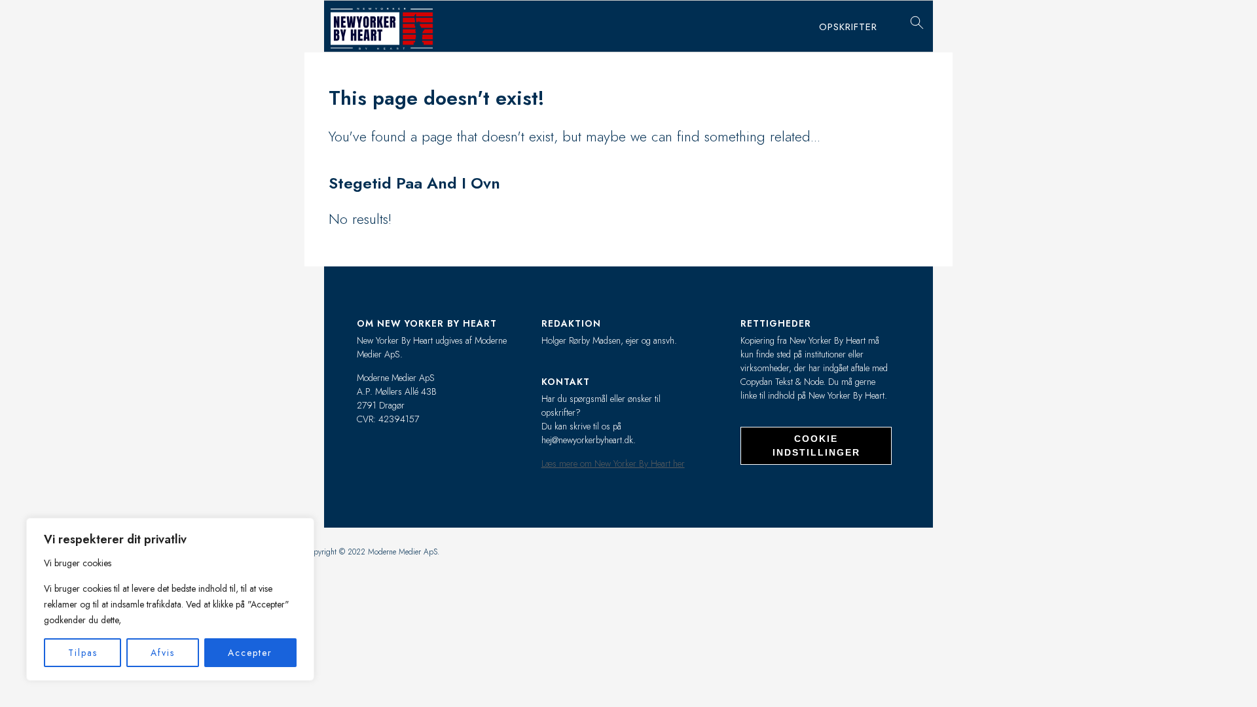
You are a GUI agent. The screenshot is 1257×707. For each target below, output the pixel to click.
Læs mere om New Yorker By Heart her (613, 463)
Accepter (250, 652)
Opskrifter (848, 27)
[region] (170, 599)
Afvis (163, 652)
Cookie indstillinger (816, 445)
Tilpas (83, 652)
